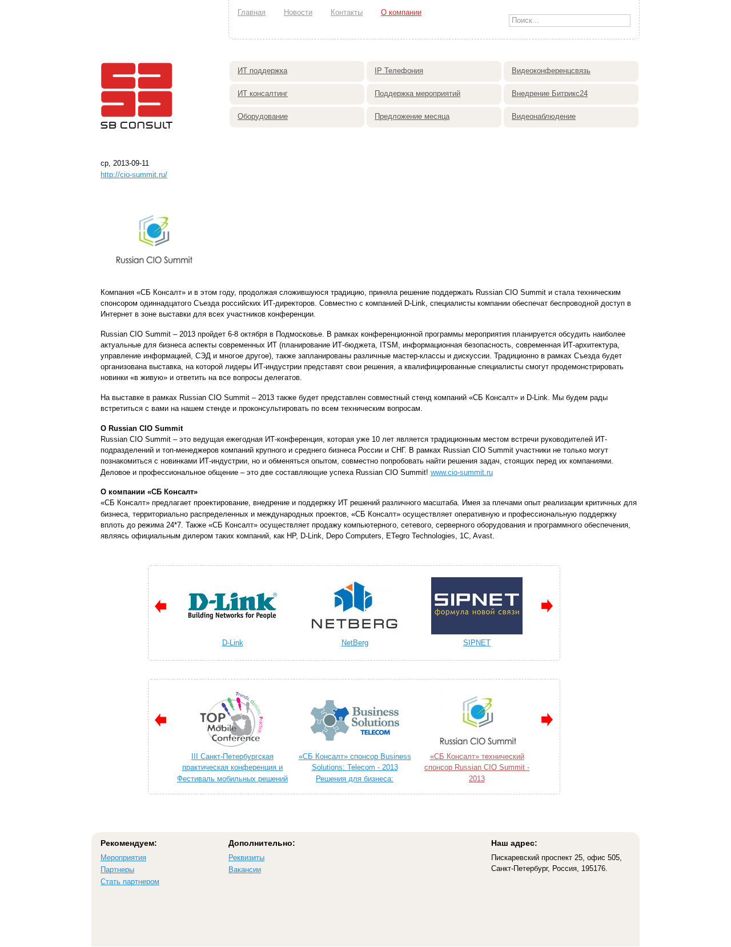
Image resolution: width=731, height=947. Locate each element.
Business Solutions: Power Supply (380, 756)
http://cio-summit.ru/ (134, 174)
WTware (502, 642)
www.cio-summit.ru (462, 472)
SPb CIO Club (379, 642)
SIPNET (257, 642)
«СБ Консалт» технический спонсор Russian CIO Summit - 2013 (257, 767)
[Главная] (137, 137)
